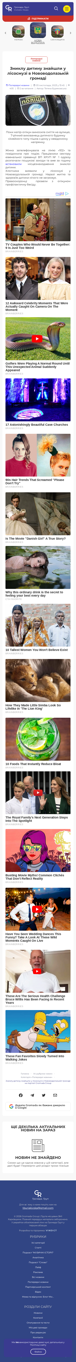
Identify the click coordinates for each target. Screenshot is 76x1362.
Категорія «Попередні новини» (36, 1077)
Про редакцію (38, 1332)
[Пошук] (56, 9)
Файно (38, 1351)
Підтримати (40, 18)
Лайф (38, 1267)
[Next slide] (71, 33)
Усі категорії (38, 1242)
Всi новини (38, 1277)
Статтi (38, 1247)
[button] (21, 1095)
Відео (38, 1291)
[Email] (55, 1095)
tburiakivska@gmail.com (38, 1208)
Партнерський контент (38, 1287)
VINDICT (51, 1230)
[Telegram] (32, 1095)
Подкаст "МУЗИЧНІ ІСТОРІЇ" (38, 1252)
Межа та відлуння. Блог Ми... (38, 1296)
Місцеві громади (38, 1327)
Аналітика (38, 1257)
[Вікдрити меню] (67, 9)
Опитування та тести (38, 1322)
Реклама (38, 1272)
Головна (25, 1074)
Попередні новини (36, 60)
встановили (13, 164)
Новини (38, 1313)
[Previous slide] (5, 33)
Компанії (38, 1317)
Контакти (38, 1337)
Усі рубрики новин (42, 1074)
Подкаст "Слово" (38, 1262)
